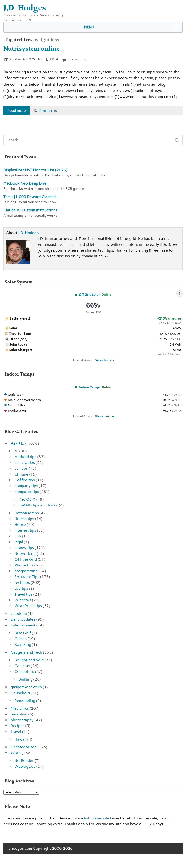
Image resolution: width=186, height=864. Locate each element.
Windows (23, 600)
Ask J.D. (17, 443)
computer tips (27, 491)
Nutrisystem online (31, 48)
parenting (19, 714)
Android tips (25, 456)
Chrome (21, 474)
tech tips (22, 582)
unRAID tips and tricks (38, 505)
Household (20, 693)
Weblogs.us (25, 766)
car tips (21, 468)
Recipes (17, 725)
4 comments (77, 59)
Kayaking (23, 644)
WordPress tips (28, 605)
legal (19, 542)
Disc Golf (23, 633)
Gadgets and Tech (26, 652)
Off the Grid (26, 559)
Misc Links (20, 708)
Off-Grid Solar (89, 294)
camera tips (25, 462)
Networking (25, 553)
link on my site (96, 818)
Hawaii (20, 739)
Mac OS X (26, 499)
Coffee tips (25, 480)
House (20, 524)
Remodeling (25, 700)
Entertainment (23, 625)
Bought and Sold (29, 660)
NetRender (24, 760)
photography (22, 720)
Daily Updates (23, 619)
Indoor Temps (89, 387)
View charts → (104, 360)
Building (25, 679)
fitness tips (48, 110)
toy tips (21, 588)
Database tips (27, 513)
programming (26, 571)
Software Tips (27, 576)
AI (16, 451)
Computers (24, 671)
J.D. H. (54, 59)
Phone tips (24, 565)
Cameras (22, 665)
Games (21, 638)
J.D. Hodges (28, 233)
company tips (26, 486)
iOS (18, 536)
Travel (16, 731)
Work (16, 753)
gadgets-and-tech (26, 687)
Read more (16, 110)
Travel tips (23, 594)
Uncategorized (24, 747)
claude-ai (19, 613)
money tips (24, 547)
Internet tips (25, 530)
